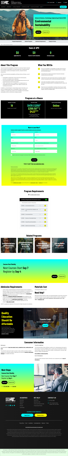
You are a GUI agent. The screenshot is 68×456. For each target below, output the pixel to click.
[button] (34, 205)
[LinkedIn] (12, 405)
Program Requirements (17, 41)
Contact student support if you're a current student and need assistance (26, 130)
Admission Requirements (40, 41)
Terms (26, 423)
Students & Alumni (25, 6)
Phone (35, 137)
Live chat (14, 386)
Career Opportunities (37, 423)
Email (11, 137)
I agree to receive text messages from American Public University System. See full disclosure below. (28, 154)
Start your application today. (37, 164)
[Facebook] (6, 405)
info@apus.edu (41, 299)
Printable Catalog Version (35, 194)
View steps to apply (10, 301)
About (41, 6)
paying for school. (5, 333)
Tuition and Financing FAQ (39, 403)
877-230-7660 (51, 2)
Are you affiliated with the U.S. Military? (40, 148)
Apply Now (63, 7)
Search (59, 2)
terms (37, 182)
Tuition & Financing (16, 6)
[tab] (34, 199)
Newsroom (43, 423)
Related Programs (28, 41)
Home (2, 44)
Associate (22, 400)
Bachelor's (22, 401)
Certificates (22, 407)
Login (65, 2)
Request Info (46, 32)
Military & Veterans (35, 6)
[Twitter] (8, 405)
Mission (47, 423)
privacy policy (33, 182)
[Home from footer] (10, 400)
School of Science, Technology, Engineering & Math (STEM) (50, 18)
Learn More (45, 325)
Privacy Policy (21, 423)
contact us (40, 182)
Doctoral (21, 405)
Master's (21, 403)
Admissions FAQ (37, 401)
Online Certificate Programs (8, 44)
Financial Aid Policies (38, 405)
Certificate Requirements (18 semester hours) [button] (30, 199)
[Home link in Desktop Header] (11, 2)
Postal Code (13, 148)
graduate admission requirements (15, 296)
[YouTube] (14, 405)
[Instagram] (10, 405)
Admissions (9, 6)
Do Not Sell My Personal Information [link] (34, 427)
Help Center (36, 400)
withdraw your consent (17, 182)
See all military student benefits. (41, 353)
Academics (3, 6)
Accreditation (31, 423)
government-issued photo (17, 299)
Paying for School (52, 41)
